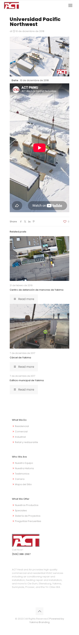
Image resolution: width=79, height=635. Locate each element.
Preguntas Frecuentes (28, 521)
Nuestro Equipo (24, 463)
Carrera (19, 479)
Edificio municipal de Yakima (27, 380)
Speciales (21, 510)
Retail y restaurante (26, 442)
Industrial (20, 437)
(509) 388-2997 (21, 554)
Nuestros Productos (26, 505)
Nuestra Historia (24, 468)
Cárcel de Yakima (20, 357)
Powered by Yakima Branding (46, 620)
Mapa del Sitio (23, 484)
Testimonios (22, 473)
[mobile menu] (70, 5)
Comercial (21, 431)
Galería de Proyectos (27, 516)
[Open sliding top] (75, 4)
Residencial (22, 426)
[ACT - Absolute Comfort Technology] (11, 5)
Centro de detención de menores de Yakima (36, 290)
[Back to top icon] (39, 611)
